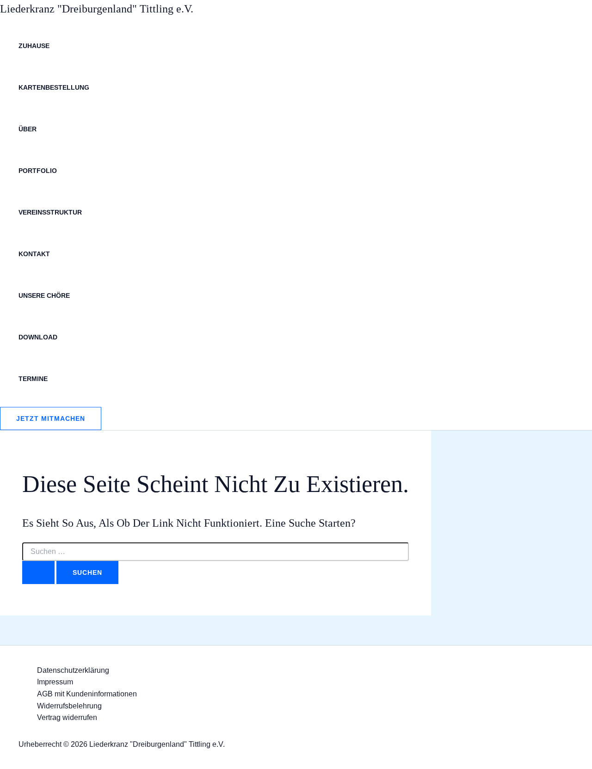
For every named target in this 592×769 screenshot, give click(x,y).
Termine (33, 378)
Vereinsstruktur (50, 212)
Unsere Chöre (44, 295)
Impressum (55, 682)
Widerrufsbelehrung (69, 706)
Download (37, 337)
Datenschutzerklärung (73, 670)
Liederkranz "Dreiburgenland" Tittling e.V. (96, 9)
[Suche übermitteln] (38, 572)
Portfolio (37, 170)
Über (27, 129)
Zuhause (33, 45)
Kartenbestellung (53, 87)
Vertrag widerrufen (67, 717)
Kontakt (34, 254)
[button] (50, 418)
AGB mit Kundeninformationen (87, 694)
